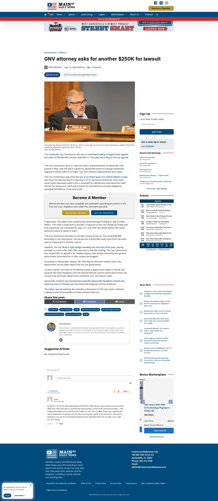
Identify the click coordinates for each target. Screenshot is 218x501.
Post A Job (151, 189)
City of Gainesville (66, 309)
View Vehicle (156, 430)
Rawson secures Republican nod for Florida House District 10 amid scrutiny (158, 350)
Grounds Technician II (148, 163)
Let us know (147, 146)
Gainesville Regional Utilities (111, 309)
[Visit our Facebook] (155, 3)
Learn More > (19, 496)
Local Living (87, 14)
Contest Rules (115, 483)
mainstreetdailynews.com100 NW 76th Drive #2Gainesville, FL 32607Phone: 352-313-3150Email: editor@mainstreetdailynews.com (149, 459)
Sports (71, 14)
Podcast (149, 14)
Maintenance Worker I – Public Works (154, 175)
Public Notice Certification (57, 490)
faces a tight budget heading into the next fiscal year (88, 247)
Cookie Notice (131, 483)
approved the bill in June (110, 171)
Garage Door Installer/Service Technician (155, 181)
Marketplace (117, 14)
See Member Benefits (75, 212)
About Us (134, 14)
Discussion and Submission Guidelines (61, 483)
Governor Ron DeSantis (73, 314)
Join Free (156, 131)
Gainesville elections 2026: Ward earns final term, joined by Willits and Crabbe (157, 321)
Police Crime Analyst (147, 157)
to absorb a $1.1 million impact (76, 253)
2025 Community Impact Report (153, 483)
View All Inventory (156, 437)
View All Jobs (162, 189)
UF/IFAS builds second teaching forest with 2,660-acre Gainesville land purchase (157, 360)
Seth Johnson (55, 67)
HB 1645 (86, 314)
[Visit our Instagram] (166, 3)
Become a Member (161, 8)
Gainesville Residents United (54, 314)
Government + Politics (55, 52)
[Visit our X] (161, 3)
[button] (143, 402)
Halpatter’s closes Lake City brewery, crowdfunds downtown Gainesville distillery (158, 293)
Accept (7, 496)
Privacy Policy (100, 483)
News (59, 14)
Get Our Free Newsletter (108, 19)
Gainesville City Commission (90, 309)
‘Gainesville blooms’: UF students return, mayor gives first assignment (156, 330)
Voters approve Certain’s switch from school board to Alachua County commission (156, 340)
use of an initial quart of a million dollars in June (103, 176)
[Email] (61, 340)
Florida (76, 309)
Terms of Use (86, 483)
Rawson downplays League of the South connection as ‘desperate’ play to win (157, 303)
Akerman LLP (53, 309)
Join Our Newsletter (104, 212)
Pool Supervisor (146, 169)
